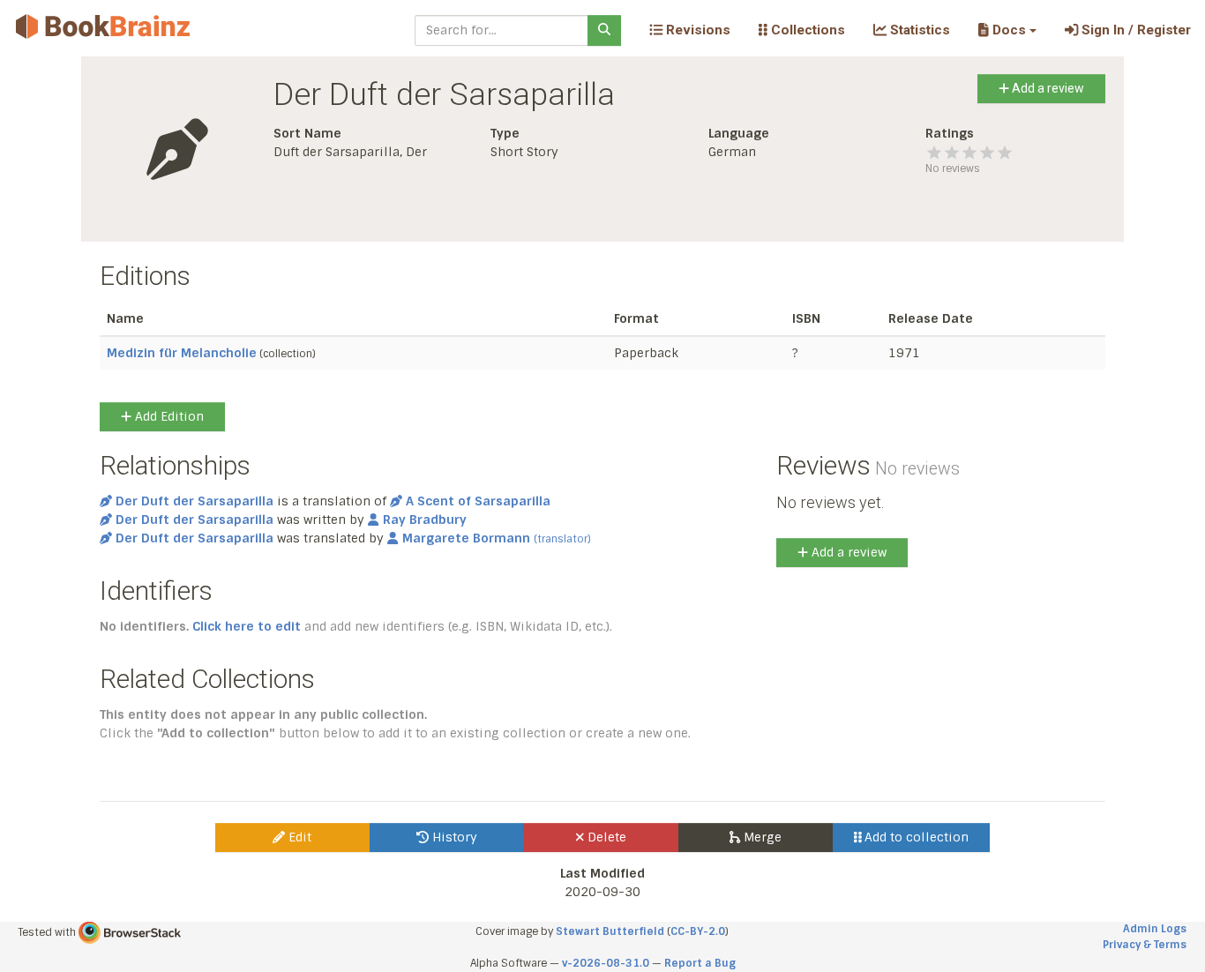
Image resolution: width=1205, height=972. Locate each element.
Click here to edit (246, 626)
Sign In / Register (1134, 30)
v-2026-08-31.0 (605, 963)
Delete (605, 837)
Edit (298, 837)
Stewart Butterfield (610, 931)
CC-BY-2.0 (697, 931)
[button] (1007, 30)
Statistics (918, 30)
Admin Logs (1154, 929)
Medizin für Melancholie (182, 353)
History (453, 837)
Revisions (696, 30)
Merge (761, 837)
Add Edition (167, 416)
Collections (806, 30)
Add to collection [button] (915, 837)
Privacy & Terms (1144, 945)
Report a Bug (700, 963)
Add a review (1046, 88)
